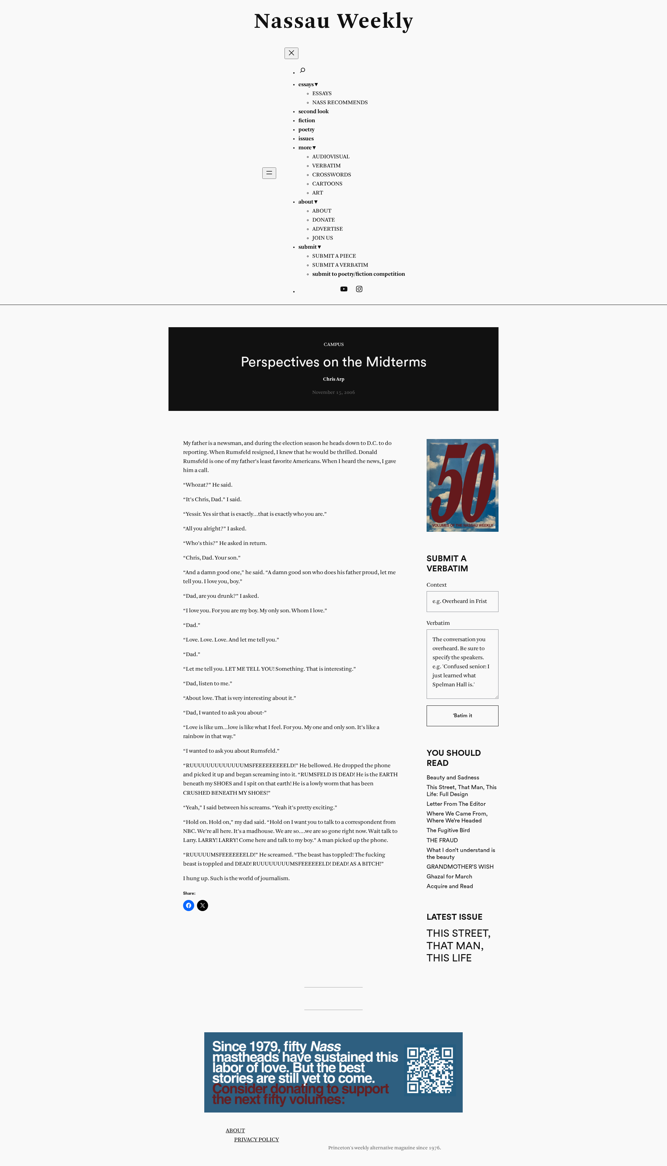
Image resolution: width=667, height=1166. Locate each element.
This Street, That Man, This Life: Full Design (462, 790)
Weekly (375, 22)
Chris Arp (333, 379)
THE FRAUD (442, 840)
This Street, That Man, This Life (459, 946)
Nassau (292, 22)
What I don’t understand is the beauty (461, 853)
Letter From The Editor (456, 804)
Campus (334, 344)
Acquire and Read (450, 886)
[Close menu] (291, 53)
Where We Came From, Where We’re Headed (457, 817)
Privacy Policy (256, 1140)
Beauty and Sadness (453, 777)
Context (437, 585)
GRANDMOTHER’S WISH (460, 867)
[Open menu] (269, 173)
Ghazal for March (449, 876)
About (235, 1131)
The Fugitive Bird (448, 830)
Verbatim (438, 623)
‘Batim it (462, 715)
